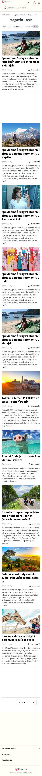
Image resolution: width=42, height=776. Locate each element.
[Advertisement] (21, 106)
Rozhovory (17, 26)
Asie (35, 26)
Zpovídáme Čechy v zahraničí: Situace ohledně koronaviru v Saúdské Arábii (21, 215)
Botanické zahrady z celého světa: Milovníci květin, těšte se (20, 577)
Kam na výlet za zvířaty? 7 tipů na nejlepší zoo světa (18, 638)
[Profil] (35, 2)
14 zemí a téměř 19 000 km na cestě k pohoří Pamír (20, 399)
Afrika (27, 26)
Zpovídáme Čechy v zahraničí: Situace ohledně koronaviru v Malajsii (21, 339)
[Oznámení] (29, 3)
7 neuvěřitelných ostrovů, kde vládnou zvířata (21, 458)
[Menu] (39, 2)
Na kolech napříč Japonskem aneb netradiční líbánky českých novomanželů (20, 515)
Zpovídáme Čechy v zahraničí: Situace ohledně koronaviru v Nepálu (21, 153)
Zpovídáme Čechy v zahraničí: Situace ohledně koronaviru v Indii (21, 277)
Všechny (6, 26)
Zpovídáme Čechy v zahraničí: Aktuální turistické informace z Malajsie (21, 61)
